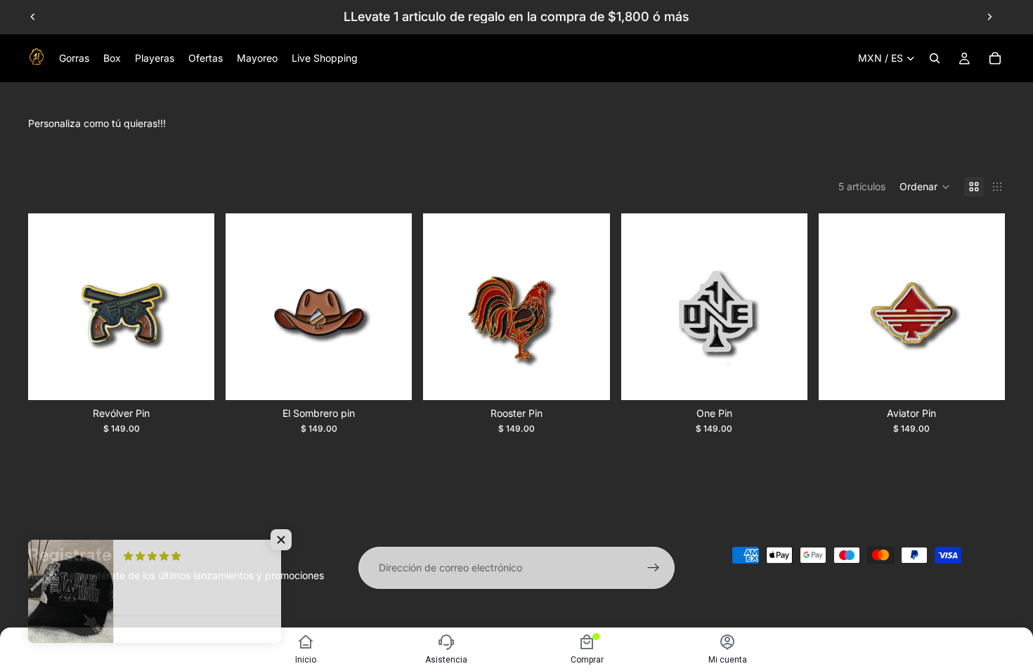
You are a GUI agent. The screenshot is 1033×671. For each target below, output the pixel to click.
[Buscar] (934, 58)
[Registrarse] (653, 568)
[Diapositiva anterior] (33, 16)
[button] (924, 186)
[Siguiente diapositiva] (989, 16)
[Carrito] (995, 58)
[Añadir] (192, 378)
